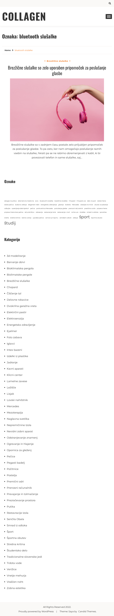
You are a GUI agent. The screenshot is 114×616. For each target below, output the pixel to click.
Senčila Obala (15, 519)
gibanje (61, 205)
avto (36, 201)
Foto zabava (14, 337)
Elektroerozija (15, 318)
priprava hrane (102, 208)
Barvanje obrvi (16, 262)
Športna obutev (16, 538)
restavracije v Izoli (63, 212)
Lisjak (10, 393)
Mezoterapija (15, 412)
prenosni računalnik (76, 208)
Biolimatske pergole (19, 274)
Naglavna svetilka (18, 418)
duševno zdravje (21, 205)
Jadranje (12, 362)
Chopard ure (81, 201)
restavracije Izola (50, 212)
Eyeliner (12, 331)
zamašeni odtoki (65, 218)
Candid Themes (87, 611)
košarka (68, 205)
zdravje (75, 218)
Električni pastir (16, 312)
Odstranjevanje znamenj (22, 437)
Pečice (11, 456)
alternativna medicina (26, 201)
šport (84, 216)
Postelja (12, 475)
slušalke (82, 212)
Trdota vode (14, 563)
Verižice (12, 569)
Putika (11, 506)
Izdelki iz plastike (17, 356)
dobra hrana (101, 201)
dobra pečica (9, 205)
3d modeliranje (16, 255)
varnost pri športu (51, 218)
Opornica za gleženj (19, 450)
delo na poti (91, 201)
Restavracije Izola (17, 512)
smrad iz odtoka (92, 212)
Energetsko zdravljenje (21, 324)
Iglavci (11, 343)
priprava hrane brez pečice (13, 212)
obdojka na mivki (86, 205)
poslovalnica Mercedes (44, 208)
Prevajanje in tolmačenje (22, 494)
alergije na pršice (10, 201)
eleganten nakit (33, 205)
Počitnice (12, 469)
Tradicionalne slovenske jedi (24, 556)
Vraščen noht (15, 581)
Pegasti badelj (16, 462)
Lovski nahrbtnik (17, 400)
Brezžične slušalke (57, 61)
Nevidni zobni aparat (20, 431)
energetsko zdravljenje (49, 205)
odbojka (7, 208)
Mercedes (75, 205)
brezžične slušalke (60, 201)
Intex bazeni (14, 349)
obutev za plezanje (101, 205)
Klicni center (15, 375)
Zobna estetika (16, 588)
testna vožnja (26, 218)
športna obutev (96, 218)
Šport (10, 531)
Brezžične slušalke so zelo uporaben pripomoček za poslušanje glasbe (57, 70)
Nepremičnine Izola (19, 425)
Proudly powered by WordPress (36, 611)
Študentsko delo (17, 550)
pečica (32, 208)
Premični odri (15, 481)
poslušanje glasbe (60, 208)
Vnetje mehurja (16, 575)
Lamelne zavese (17, 381)
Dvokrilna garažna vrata (22, 306)
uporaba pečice (38, 218)
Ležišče (11, 387)
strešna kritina (15, 218)
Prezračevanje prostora (21, 500)
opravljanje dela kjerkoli (20, 208)
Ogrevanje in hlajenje (20, 443)
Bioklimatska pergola (20, 268)
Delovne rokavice (18, 299)
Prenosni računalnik (19, 487)
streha (6, 218)
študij (10, 223)
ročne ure (74, 212)
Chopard (72, 201)
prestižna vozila (89, 208)
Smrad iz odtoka (17, 525)
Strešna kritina (16, 544)
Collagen (24, 16)
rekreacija (39, 212)
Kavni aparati (15, 368)
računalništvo (29, 212)
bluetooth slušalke (46, 201)
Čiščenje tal (14, 293)
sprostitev (103, 212)
